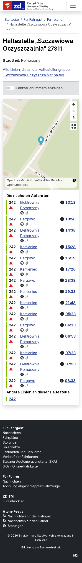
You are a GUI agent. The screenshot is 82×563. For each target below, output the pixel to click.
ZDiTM (8, 496)
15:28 (70, 247)
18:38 (70, 280)
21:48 (70, 302)
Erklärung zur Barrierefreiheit (41, 547)
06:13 (70, 325)
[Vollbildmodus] (73, 126)
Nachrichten (12, 433)
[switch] (10, 88)
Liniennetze (11, 447)
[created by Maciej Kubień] (75, 555)
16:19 (70, 258)
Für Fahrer (11, 476)
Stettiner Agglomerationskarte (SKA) (30, 461)
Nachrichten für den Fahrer (28, 521)
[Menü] (73, 5)
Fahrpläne (10, 437)
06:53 (70, 336)
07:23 (70, 353)
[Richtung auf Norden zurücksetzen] (73, 117)
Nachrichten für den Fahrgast (29, 516)
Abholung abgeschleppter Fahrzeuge (31, 486)
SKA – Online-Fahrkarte (20, 466)
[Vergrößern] (73, 104)
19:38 (70, 291)
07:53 (70, 364)
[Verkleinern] (73, 111)
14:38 (70, 230)
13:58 (70, 219)
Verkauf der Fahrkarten (20, 457)
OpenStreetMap (17, 184)
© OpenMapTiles (38, 180)
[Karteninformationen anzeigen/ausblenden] (74, 180)
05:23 (70, 314)
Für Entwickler (13, 501)
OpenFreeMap (16, 180)
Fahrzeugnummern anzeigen (39, 88)
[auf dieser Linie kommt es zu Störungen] (11, 207)
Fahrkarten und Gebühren (22, 452)
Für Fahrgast (13, 428)
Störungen (10, 442)
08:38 (70, 380)
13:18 (70, 202)
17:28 (70, 269)
